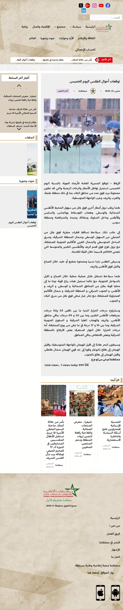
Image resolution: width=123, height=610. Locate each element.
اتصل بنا (115, 556)
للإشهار (115, 549)
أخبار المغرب (63, 91)
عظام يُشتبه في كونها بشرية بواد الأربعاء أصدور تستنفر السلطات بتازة (20, 126)
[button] (19, 85)
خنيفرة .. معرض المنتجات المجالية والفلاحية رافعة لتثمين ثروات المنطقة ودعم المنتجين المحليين (20, 100)
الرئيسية (115, 517)
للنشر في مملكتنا (109, 542)
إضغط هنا (93, 572)
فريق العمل (113, 533)
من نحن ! (114, 525)
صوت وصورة (26, 181)
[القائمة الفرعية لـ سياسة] (71, 27)
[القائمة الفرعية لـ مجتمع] (55, 27)
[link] (82, 60)
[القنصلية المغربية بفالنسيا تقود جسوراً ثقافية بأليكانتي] (32, 189)
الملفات (29, 137)
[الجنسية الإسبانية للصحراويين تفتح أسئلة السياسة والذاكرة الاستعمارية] (110, 387)
